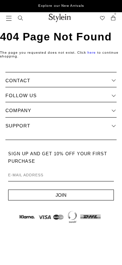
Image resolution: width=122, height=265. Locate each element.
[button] (8, 17)
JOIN (61, 195)
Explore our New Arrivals (61, 5)
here (91, 52)
